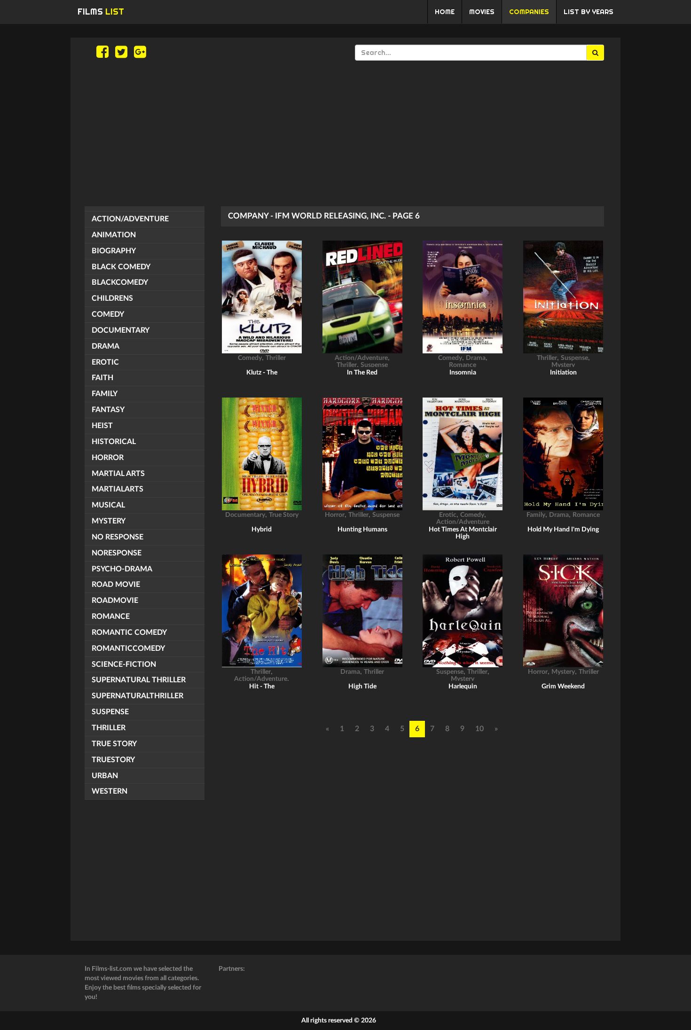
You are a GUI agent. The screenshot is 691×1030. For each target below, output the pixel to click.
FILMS (101, 11)
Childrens (112, 298)
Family (105, 394)
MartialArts (117, 489)
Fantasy (108, 410)
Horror (108, 457)
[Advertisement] (345, 133)
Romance (111, 616)
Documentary (120, 330)
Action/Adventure (130, 219)
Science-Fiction (124, 664)
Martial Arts (118, 473)
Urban (105, 776)
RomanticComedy (128, 648)
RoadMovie (115, 600)
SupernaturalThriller (137, 696)
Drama (105, 346)
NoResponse (116, 553)
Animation (114, 235)
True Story (114, 744)
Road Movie (116, 584)
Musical (108, 505)
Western (109, 791)
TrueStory (113, 760)
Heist (102, 425)
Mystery (109, 521)
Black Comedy (121, 267)
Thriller (109, 728)
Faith (102, 378)
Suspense (110, 712)
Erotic (105, 362)
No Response (117, 537)
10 (479, 729)
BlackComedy (120, 282)
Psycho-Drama (122, 569)
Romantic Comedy (129, 632)
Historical (114, 441)
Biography (114, 251)
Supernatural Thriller (139, 680)
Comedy (108, 314)
